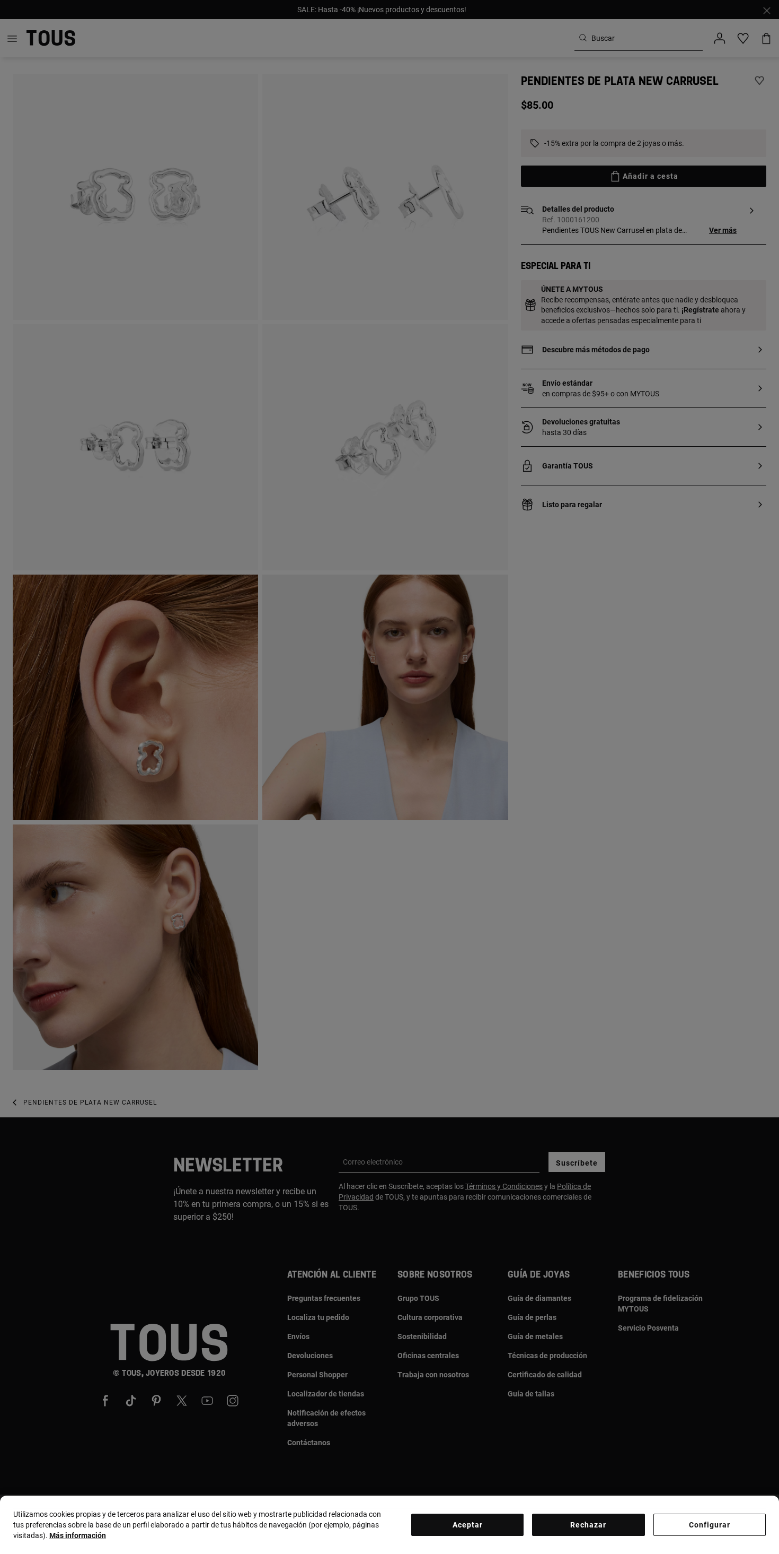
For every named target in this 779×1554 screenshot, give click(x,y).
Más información (77, 1535)
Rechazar (588, 1525)
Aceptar (468, 1525)
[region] (389, 1525)
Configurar (709, 1525)
